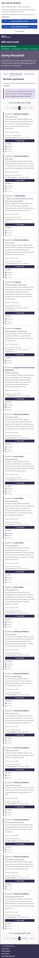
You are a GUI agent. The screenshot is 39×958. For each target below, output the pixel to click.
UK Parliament (5, 49)
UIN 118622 (8, 701)
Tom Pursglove (11, 480)
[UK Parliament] (6, 36)
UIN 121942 (8, 530)
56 (17, 108)
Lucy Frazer (10, 308)
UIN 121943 (8, 486)
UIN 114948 (8, 884)
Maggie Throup (11, 396)
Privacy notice (5, 953)
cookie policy (5, 16)
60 (26, 108)
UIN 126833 (8, 144)
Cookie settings (19, 31)
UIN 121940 (8, 444)
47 (8, 108)
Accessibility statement (8, 956)
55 (15, 108)
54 (12, 108)
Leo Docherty (10, 263)
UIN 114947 (8, 923)
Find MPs (25, 49)
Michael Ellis (10, 219)
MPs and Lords (10, 42)
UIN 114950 (8, 810)
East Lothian (25, 63)
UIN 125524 (8, 358)
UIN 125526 (8, 402)
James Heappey (11, 137)
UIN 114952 (8, 738)
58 (21, 108)
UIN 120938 (8, 661)
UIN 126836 (8, 227)
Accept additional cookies (19, 21)
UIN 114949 (8, 847)
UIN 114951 (8, 773)
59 (24, 108)
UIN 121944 (8, 619)
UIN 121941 (8, 575)
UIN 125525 (8, 316)
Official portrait (29, 74)
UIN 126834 (8, 183)
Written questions (16, 74)
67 (31, 108)
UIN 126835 (8, 270)
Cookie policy (5, 948)
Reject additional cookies (19, 27)
